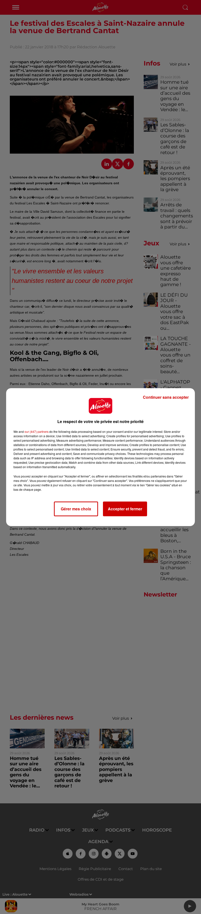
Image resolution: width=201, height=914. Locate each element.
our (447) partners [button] (37, 431)
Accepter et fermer (125, 509)
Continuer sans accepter (166, 397)
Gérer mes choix (76, 509)
